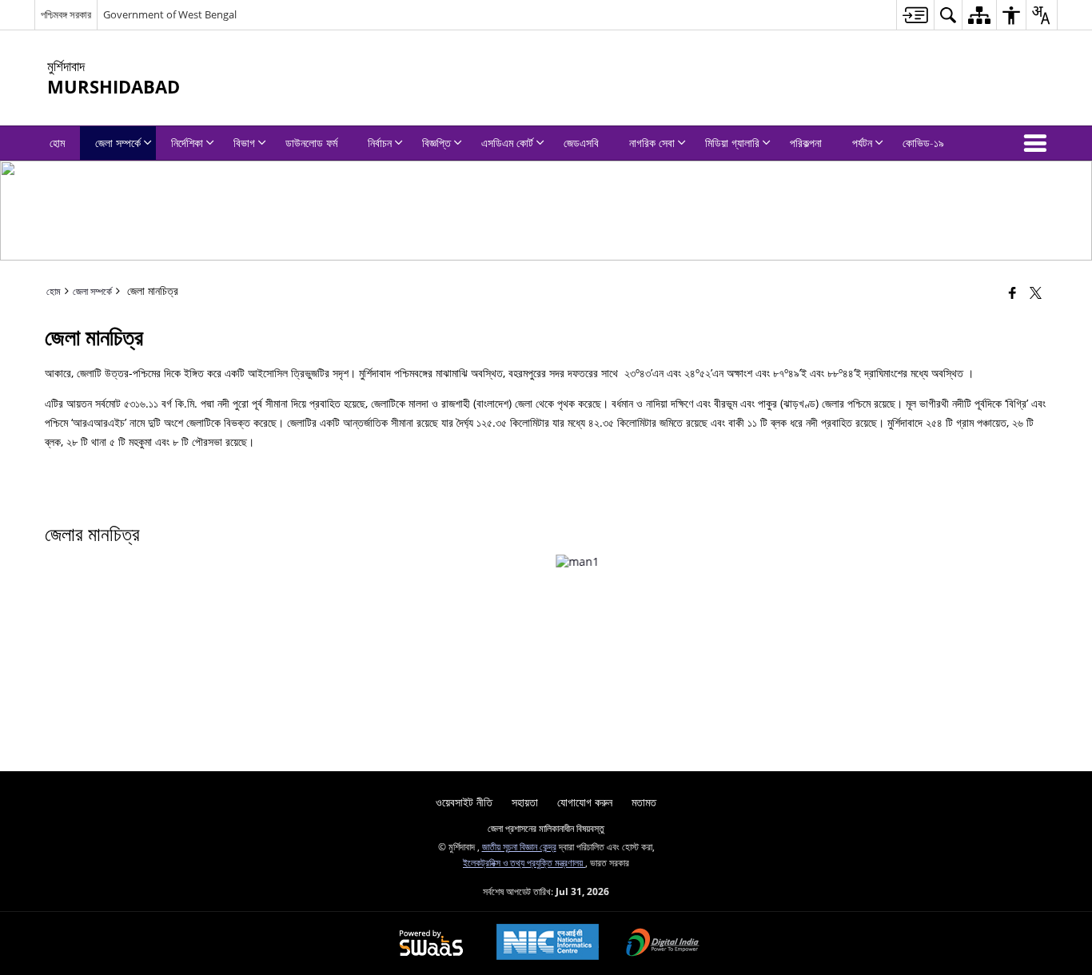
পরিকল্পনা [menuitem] (806, 142)
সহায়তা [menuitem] (525, 802)
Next (1071, 576)
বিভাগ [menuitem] (244, 142)
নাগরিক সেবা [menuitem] (652, 142)
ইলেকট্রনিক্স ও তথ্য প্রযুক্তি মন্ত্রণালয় (524, 862)
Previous (21, 576)
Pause (1031, 586)
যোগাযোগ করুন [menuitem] (584, 802)
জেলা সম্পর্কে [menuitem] (118, 142)
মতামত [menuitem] (644, 802)
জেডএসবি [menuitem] (581, 142)
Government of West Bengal (170, 14)
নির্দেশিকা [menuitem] (187, 142)
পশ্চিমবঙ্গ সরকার (66, 14)
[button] (1038, 143)
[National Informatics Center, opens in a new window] (547, 943)
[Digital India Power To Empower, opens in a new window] (662, 944)
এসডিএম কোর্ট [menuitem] (507, 142)
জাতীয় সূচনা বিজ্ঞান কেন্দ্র (519, 846)
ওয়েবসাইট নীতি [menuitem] (464, 802)
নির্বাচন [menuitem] (380, 142)
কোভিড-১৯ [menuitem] (923, 142)
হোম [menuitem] (57, 142)
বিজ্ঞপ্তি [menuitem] (436, 142)
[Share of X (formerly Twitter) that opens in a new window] (1036, 292)
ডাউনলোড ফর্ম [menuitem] (311, 142)
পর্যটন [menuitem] (862, 142)
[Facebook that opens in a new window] (1012, 292)
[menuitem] (915, 15)
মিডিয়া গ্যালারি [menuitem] (732, 142)
